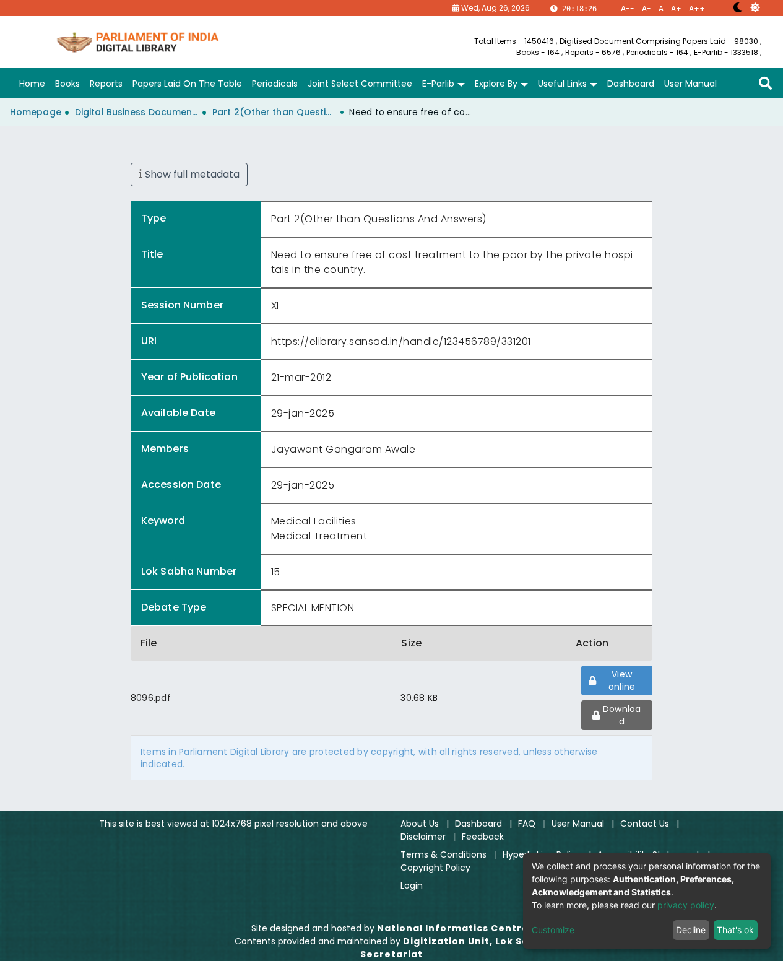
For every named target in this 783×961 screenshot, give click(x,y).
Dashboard (478, 823)
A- (646, 8)
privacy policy (685, 905)
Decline (691, 929)
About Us (419, 823)
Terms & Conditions (443, 854)
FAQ (526, 823)
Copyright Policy (435, 867)
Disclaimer (423, 836)
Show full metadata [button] (191, 174)
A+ (676, 8)
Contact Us (644, 823)
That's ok (735, 929)
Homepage (35, 112)
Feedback (483, 836)
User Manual (578, 823)
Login (411, 885)
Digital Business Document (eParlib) (137, 112)
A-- (627, 8)
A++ (697, 8)
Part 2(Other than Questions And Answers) (274, 112)
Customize (553, 929)
